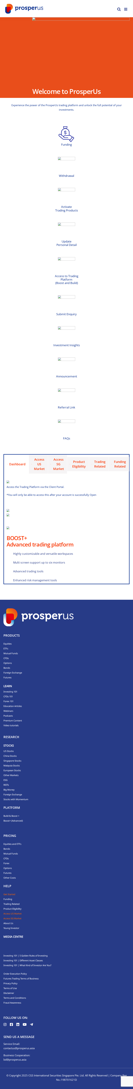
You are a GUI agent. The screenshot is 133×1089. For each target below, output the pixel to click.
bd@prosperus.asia (14, 1059)
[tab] (16, 464)
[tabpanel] (66, 532)
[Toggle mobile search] (119, 9)
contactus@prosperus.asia (19, 1048)
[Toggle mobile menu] (126, 9)
